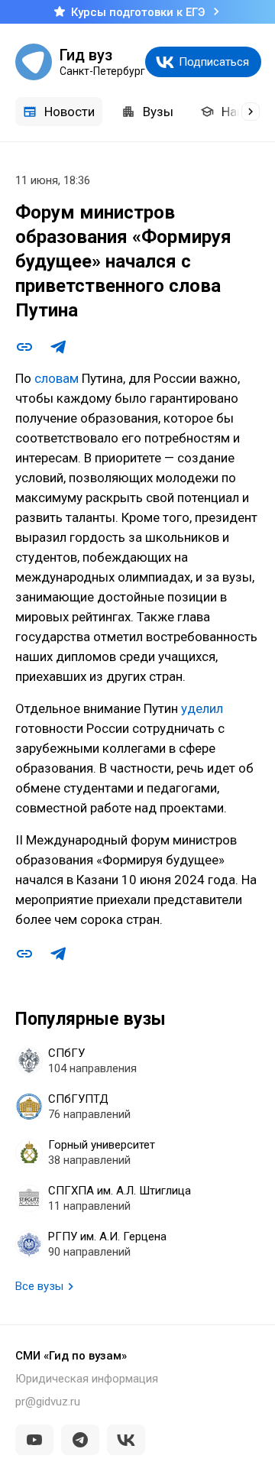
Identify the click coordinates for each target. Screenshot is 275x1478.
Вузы (158, 111)
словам (55, 378)
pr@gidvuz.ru (47, 1401)
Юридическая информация (86, 1379)
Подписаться (214, 62)
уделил (202, 708)
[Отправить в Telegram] (58, 347)
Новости (69, 111)
